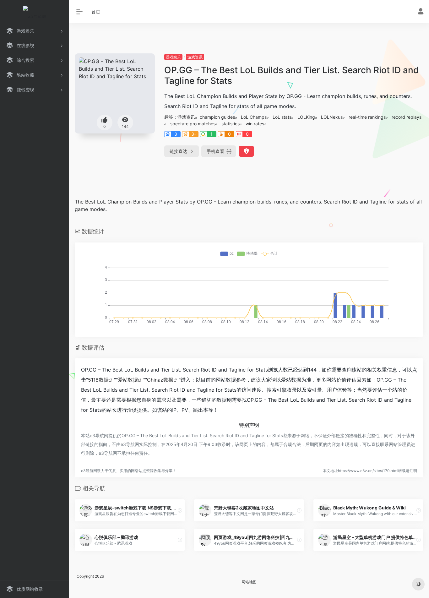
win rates (255, 123)
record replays (406, 117)
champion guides (217, 117)
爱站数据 (128, 380)
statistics (230, 123)
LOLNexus (332, 117)
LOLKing (306, 117)
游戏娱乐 (173, 57)
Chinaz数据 (160, 380)
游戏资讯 (195, 57)
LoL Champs (254, 117)
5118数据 (98, 380)
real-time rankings (367, 117)
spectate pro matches (192, 123)
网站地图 (249, 581)
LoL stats (282, 117)
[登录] (420, 12)
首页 (95, 11)
